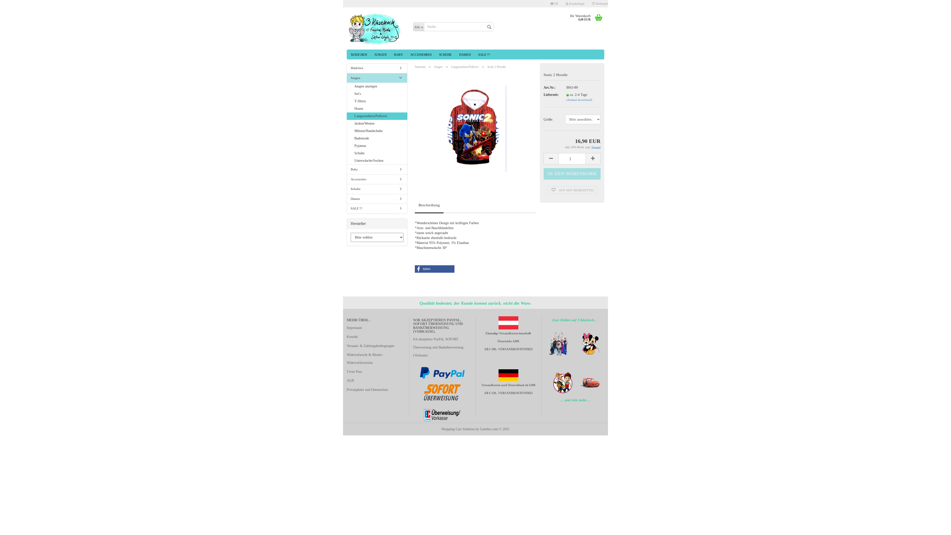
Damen (465, 54)
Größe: (548, 119)
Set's (357, 94)
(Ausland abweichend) (579, 99)
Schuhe (445, 54)
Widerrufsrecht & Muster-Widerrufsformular (365, 359)
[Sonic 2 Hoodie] (475, 128)
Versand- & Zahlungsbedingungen (370, 346)
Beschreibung (429, 205)
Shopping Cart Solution (458, 429)
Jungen (380, 54)
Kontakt (352, 337)
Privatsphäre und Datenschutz (367, 390)
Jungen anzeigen (365, 86)
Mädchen (359, 54)
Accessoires (421, 54)
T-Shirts (360, 101)
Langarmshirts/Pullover (370, 116)
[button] (434, 269)
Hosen (358, 108)
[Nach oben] (13, 527)
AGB (350, 380)
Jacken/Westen (364, 123)
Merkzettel (601, 3)
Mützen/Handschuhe (368, 131)
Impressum (354, 328)
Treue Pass (354, 372)
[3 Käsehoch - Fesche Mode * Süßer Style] (376, 28)
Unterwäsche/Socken (368, 160)
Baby (398, 54)
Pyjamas (360, 146)
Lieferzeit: (551, 95)
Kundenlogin (576, 3)
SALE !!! (484, 54)
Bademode (361, 138)
